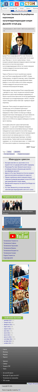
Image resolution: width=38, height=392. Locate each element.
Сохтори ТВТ (13, 8)
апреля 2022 (7, 329)
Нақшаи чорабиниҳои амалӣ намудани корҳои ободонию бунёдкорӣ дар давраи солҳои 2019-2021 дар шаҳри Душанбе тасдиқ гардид (20, 179)
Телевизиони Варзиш (10, 248)
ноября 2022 (7, 343)
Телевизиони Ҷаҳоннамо (11, 245)
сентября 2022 (8, 339)
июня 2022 (7, 333)
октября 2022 (7, 341)
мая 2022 (6, 331)
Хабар (9, 151)
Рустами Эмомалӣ (9, 154)
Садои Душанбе (8, 258)
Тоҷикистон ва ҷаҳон (23, 154)
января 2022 (7, 322)
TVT (19, 390)
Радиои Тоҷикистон (9, 255)
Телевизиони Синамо (10, 253)
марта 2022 (7, 326)
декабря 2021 (8, 320)
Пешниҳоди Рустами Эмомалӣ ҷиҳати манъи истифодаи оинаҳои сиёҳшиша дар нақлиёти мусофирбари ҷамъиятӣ (18, 169)
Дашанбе (17, 151)
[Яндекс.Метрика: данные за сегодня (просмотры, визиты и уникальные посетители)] (32, 384)
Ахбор (21, 8)
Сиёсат (28, 8)
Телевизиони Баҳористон (11, 250)
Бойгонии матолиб (13, 318)
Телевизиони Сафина (10, 243)
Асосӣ (5, 8)
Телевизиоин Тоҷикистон (11, 241)
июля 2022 (7, 335)
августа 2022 (7, 337)
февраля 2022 (8, 324)
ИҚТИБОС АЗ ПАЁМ (9, 229)
